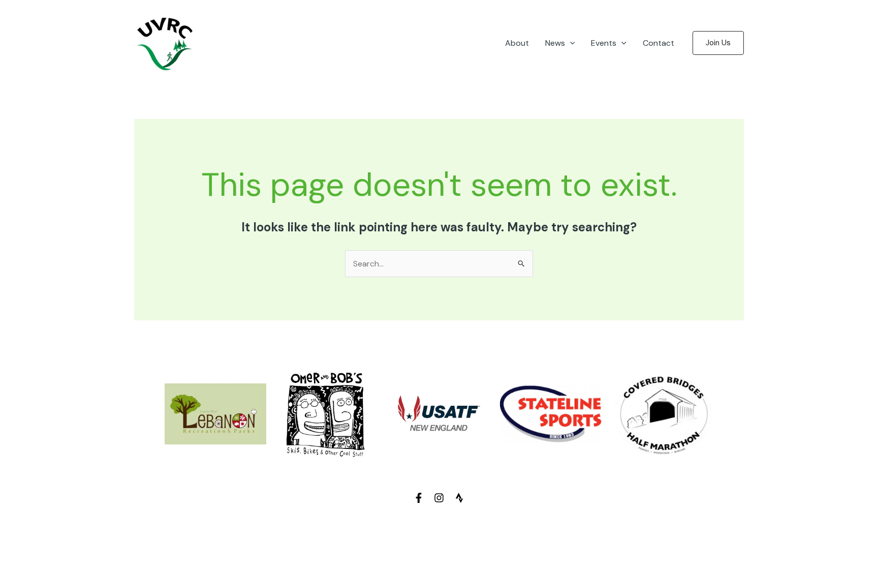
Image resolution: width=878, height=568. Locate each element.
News (555, 43)
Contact (658, 43)
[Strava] (459, 498)
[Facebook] (419, 498)
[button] (570, 43)
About (517, 43)
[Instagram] (439, 498)
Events (603, 43)
